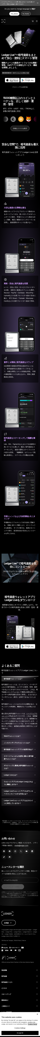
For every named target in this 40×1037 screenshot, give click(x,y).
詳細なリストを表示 (20, 128)
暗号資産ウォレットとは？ (13, 679)
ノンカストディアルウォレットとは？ (17, 743)
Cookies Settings (19, 1028)
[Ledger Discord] (9, 856)
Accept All (20, 1033)
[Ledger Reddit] (4, 851)
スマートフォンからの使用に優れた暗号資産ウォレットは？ (18, 757)
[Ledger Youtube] (26, 851)
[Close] (37, 1014)
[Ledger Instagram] (15, 851)
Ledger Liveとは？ (10, 775)
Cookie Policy (32, 1024)
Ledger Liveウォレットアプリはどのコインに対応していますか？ (18, 801)
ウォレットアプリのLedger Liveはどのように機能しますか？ (18, 783)
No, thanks (26, 14)
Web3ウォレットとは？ (12, 736)
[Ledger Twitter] (20, 851)
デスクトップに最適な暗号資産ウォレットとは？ (18, 767)
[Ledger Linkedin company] (32, 851)
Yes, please (14, 14)
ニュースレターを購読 (11, 887)
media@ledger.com (21, 845)
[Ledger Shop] (33, 21)
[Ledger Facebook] (9, 851)
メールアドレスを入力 (10, 880)
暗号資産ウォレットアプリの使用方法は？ (18, 749)
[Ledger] (3, 21)
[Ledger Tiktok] (4, 856)
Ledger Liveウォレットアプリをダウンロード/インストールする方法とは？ (18, 792)
